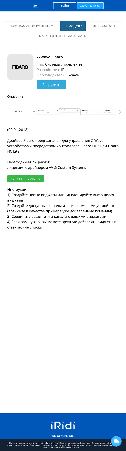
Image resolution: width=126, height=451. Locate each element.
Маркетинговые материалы (63, 36)
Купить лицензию (26, 178)
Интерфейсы (104, 26)
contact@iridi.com (62, 435)
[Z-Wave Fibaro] (25, 111)
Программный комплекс (32, 26)
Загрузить (51, 84)
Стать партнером (90, 5)
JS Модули (73, 26)
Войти (65, 5)
